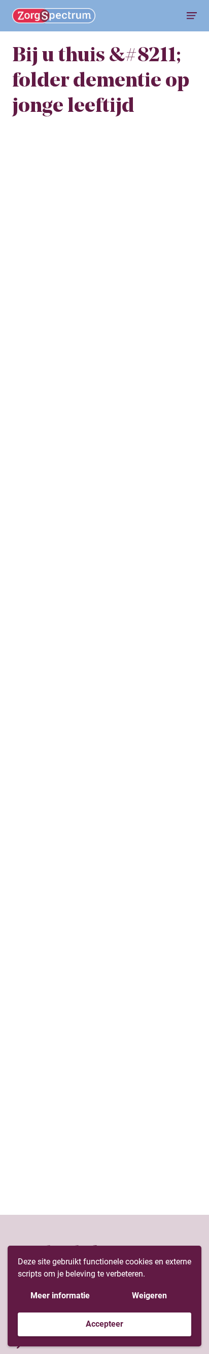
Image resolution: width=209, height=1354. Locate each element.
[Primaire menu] (192, 16)
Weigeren (149, 1295)
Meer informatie (60, 1295)
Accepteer (104, 1324)
